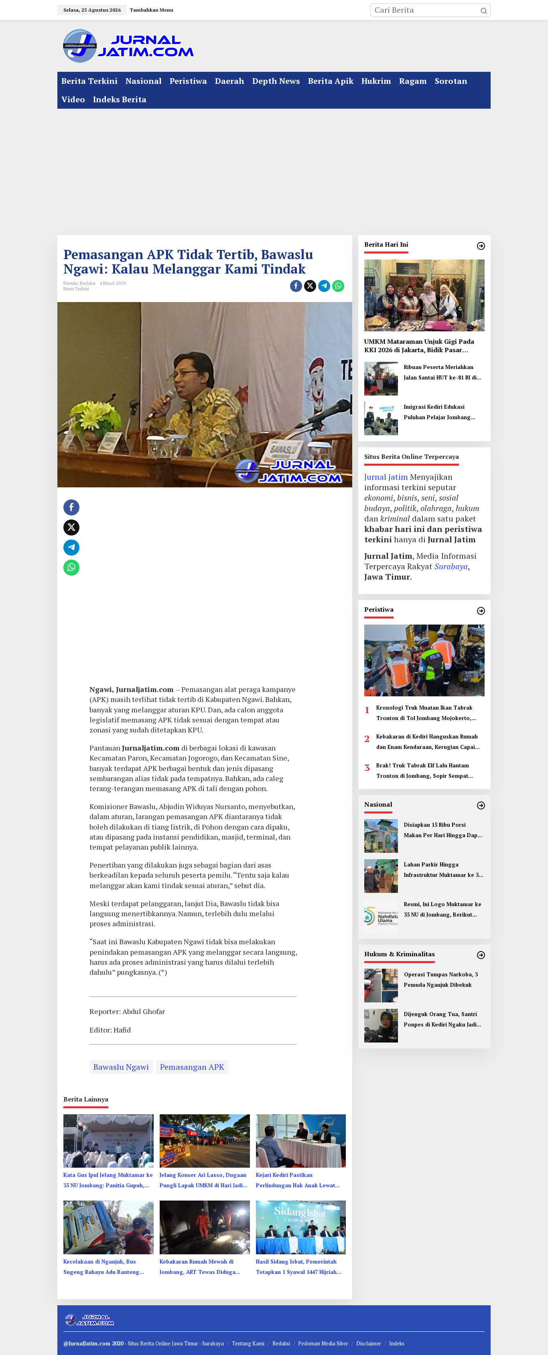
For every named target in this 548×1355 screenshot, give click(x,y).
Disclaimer (368, 1343)
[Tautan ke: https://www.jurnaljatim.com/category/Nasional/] (481, 805)
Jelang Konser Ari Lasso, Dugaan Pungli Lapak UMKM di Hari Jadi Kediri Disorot (203, 1181)
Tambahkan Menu (151, 10)
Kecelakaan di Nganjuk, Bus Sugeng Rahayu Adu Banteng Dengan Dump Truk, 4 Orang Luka (101, 1267)
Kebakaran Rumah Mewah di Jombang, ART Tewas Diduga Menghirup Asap (197, 1267)
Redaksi (281, 1343)
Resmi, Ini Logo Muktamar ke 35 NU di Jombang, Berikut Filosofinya (442, 909)
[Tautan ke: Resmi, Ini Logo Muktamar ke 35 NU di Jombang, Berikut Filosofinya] (381, 914)
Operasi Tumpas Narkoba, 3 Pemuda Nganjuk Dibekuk (441, 979)
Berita (147, 1343)
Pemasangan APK (192, 1066)
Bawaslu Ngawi (121, 1066)
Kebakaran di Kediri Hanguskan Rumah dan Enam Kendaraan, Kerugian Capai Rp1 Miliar (427, 742)
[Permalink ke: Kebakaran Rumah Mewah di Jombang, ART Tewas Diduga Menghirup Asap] (205, 1226)
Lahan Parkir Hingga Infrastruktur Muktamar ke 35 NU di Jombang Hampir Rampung (442, 870)
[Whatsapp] (338, 286)
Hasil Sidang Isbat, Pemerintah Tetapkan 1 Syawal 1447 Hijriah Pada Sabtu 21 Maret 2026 (296, 1267)
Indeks (396, 1343)
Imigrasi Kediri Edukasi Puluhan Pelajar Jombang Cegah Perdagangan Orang (440, 412)
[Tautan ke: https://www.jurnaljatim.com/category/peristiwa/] (481, 611)
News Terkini (76, 289)
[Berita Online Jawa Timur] (127, 45)
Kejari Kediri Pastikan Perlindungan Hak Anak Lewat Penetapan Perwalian (295, 1181)
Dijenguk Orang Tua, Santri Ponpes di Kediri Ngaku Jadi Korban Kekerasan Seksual (440, 1019)
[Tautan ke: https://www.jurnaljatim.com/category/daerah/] (481, 246)
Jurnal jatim (386, 476)
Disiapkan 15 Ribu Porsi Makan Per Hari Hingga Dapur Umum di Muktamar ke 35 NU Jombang (443, 830)
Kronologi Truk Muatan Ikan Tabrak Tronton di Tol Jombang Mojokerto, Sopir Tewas (424, 713)
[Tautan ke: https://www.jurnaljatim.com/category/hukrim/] (481, 955)
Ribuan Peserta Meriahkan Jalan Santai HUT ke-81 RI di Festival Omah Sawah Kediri (440, 373)
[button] (484, 10)
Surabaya (451, 566)
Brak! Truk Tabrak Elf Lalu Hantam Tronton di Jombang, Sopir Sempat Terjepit (422, 771)
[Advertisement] (274, 169)
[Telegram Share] (324, 286)
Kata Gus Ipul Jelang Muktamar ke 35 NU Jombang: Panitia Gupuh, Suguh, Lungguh (108, 1181)
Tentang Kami (248, 1343)
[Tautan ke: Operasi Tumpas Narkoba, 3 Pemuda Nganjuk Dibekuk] (381, 984)
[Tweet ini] (310, 286)
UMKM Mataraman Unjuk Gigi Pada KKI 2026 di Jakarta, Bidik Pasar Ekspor (419, 345)
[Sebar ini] (296, 286)
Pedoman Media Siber (323, 1343)
